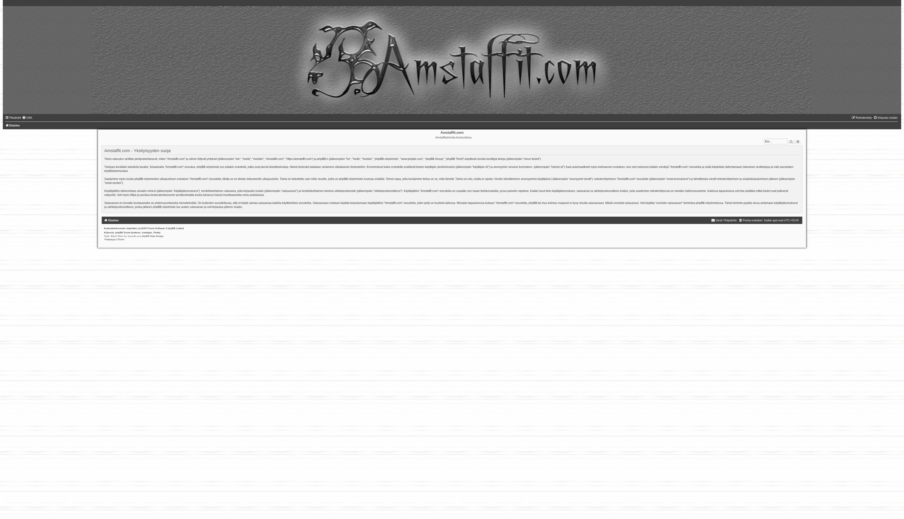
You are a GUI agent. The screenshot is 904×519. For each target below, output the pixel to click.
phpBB (141, 228)
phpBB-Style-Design (153, 236)
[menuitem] (27, 117)
